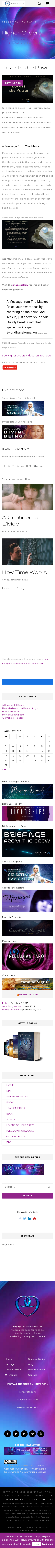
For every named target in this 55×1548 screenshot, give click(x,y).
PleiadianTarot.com (27, 1407)
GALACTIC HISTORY (17, 1136)
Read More (47, 1544)
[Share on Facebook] (4, 466)
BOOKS (10, 1102)
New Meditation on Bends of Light (20, 708)
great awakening (40, 122)
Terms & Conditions (40, 1499)
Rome (5, 127)
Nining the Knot (10, 1009)
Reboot (6, 1003)
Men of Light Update (13, 714)
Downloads (13, 83)
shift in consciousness (23, 127)
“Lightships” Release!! (13, 717)
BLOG (9, 1113)
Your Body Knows (11, 1006)
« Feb (5, 769)
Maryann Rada (41, 108)
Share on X (42, 334)
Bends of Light (28, 994)
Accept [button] (36, 1544)
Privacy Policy (43, 1496)
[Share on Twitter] (9, 466)
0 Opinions (12, 113)
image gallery (20, 285)
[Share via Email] (27, 466)
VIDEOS (10, 1119)
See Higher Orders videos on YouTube (26, 355)
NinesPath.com (27, 1391)
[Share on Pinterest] (13, 466)
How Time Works (24, 572)
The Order (8, 132)
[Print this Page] (22, 466)
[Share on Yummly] (18, 466)
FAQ (8, 1142)
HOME (10, 1085)
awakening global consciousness (22, 117)
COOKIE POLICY (14, 1499)
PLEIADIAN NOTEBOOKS (20, 1130)
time (17, 132)
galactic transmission (15, 122)
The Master (44, 127)
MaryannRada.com (27, 1399)
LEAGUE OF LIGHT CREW (20, 1125)
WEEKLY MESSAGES (17, 1096)
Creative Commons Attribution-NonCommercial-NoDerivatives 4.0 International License (25, 1468)
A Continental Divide (13, 705)
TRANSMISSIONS (15, 1108)
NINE (9, 1091)
